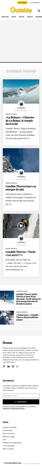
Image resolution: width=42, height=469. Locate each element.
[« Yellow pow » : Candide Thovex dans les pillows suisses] (7, 318)
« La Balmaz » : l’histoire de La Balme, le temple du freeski (20, 120)
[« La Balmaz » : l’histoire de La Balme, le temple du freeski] (21, 91)
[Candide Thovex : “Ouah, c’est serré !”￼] (21, 226)
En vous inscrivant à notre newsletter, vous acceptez (19, 407)
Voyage (21, 17)
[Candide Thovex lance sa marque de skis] (21, 160)
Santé (13, 17)
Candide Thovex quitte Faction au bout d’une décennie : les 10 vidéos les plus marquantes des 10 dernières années (28, 299)
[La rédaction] (21, 106)
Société (30, 17)
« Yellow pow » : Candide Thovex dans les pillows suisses (27, 317)
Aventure (5, 17)
